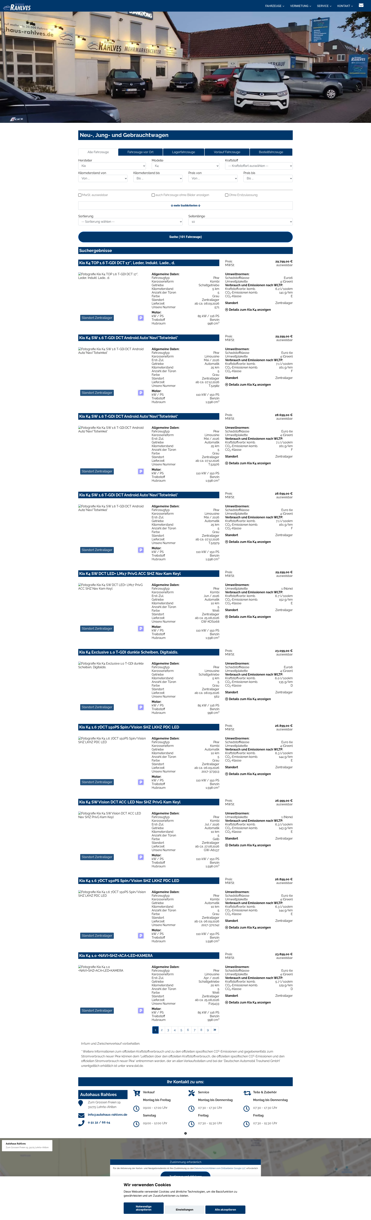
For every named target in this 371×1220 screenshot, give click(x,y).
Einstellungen (184, 1209)
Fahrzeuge (273, 6)
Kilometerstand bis (146, 173)
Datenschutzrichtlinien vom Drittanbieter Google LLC (220, 1168)
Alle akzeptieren (225, 1209)
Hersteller (85, 160)
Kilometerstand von (92, 173)
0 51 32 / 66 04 (99, 1122)
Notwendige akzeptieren (143, 1208)
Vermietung (299, 6)
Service (323, 6)
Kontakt (343, 6)
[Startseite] (17, 6)
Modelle (157, 160)
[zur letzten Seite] (215, 1030)
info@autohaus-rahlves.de (107, 1114)
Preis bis (249, 173)
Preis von (195, 173)
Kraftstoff (231, 160)
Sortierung (85, 216)
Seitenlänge (196, 216)
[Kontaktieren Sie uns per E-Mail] (361, 5)
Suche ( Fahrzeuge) (185, 237)
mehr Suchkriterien (185, 205)
